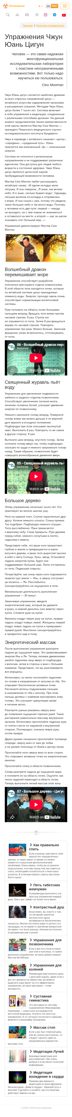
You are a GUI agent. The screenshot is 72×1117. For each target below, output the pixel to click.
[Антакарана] (5, 6)
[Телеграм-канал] (54, 15)
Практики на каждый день (50, 25)
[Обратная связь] (27, 15)
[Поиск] (7, 15)
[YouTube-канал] (64, 15)
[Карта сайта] (17, 15)
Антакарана (17, 6)
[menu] (36, 968)
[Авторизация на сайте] (36, 15)
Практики (28, 25)
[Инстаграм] (45, 15)
